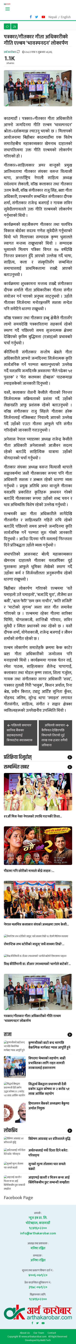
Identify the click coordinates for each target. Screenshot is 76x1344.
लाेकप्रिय (10, 1130)
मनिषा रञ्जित (38, 1248)
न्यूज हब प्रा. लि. (38, 1217)
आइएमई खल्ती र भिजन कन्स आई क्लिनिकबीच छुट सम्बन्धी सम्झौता (49, 1180)
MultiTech (45, 1340)
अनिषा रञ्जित (38, 1260)
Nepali (53, 17)
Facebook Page (18, 1198)
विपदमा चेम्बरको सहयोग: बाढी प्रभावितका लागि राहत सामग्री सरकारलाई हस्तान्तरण (46, 1063)
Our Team (38, 1333)
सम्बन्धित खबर (16, 767)
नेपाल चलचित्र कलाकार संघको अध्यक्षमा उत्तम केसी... (36, 924)
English (66, 17)
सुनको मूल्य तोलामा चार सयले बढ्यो (46, 1166)
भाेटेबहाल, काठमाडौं (38, 1223)
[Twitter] (37, 1322)
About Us (25, 1333)
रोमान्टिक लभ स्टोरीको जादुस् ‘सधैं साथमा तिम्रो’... (34, 944)
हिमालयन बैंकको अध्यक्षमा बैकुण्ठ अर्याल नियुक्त (48, 1106)
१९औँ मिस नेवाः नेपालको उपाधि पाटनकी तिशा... (33, 816)
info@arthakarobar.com (38, 1233)
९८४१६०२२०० (38, 1228)
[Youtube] (43, 1322)
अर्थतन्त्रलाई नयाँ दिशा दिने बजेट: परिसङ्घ (48, 1153)
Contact (52, 1333)
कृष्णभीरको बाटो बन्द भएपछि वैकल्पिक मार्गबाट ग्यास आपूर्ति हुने (49, 1045)
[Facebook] (32, 1322)
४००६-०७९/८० (37, 1275)
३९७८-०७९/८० (38, 1287)
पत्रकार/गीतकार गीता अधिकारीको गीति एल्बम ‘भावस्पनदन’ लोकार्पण (32, 1019)
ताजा (7, 1034)
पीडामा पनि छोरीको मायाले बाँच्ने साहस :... (29, 871)
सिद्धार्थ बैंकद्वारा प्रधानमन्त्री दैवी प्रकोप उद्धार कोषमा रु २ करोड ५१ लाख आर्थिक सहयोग (49, 1089)
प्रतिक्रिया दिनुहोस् (18, 757)
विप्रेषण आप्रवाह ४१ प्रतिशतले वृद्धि (49, 1139)
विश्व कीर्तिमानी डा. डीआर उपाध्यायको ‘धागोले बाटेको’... (37, 964)
